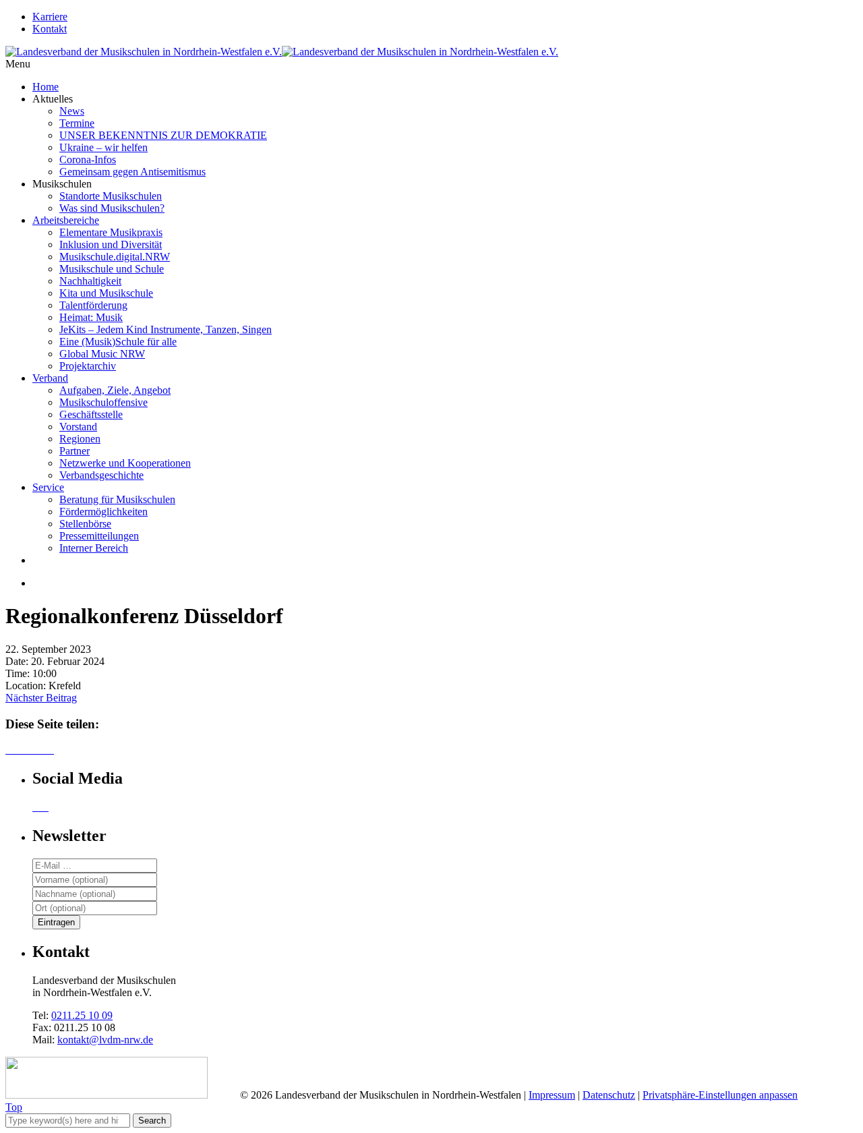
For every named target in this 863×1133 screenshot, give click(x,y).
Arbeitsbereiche (65, 220)
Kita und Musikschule (106, 293)
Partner (74, 451)
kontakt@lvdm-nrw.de (105, 1039)
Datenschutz (609, 1095)
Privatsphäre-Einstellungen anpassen (720, 1095)
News (71, 111)
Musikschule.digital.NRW (114, 256)
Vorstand (78, 426)
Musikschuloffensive (103, 402)
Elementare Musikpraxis (110, 232)
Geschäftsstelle (91, 414)
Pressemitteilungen (99, 536)
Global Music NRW (102, 353)
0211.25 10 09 (82, 1015)
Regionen (79, 438)
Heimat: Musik (91, 317)
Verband (50, 378)
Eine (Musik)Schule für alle (118, 341)
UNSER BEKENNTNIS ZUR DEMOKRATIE (163, 135)
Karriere (49, 16)
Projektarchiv (87, 366)
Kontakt (49, 28)
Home (45, 86)
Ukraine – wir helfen (103, 147)
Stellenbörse (85, 523)
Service (48, 487)
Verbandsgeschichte (101, 475)
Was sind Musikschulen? (112, 208)
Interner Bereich (93, 548)
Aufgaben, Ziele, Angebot (115, 390)
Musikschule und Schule (111, 268)
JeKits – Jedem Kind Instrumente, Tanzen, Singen (165, 329)
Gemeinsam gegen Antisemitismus (132, 171)
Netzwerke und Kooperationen (125, 463)
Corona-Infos (87, 159)
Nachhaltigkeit (90, 281)
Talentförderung (93, 305)
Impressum (552, 1095)
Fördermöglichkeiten (103, 511)
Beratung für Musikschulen (117, 499)
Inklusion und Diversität (110, 244)
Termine (76, 123)
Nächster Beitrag (41, 697)
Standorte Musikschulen (110, 196)
